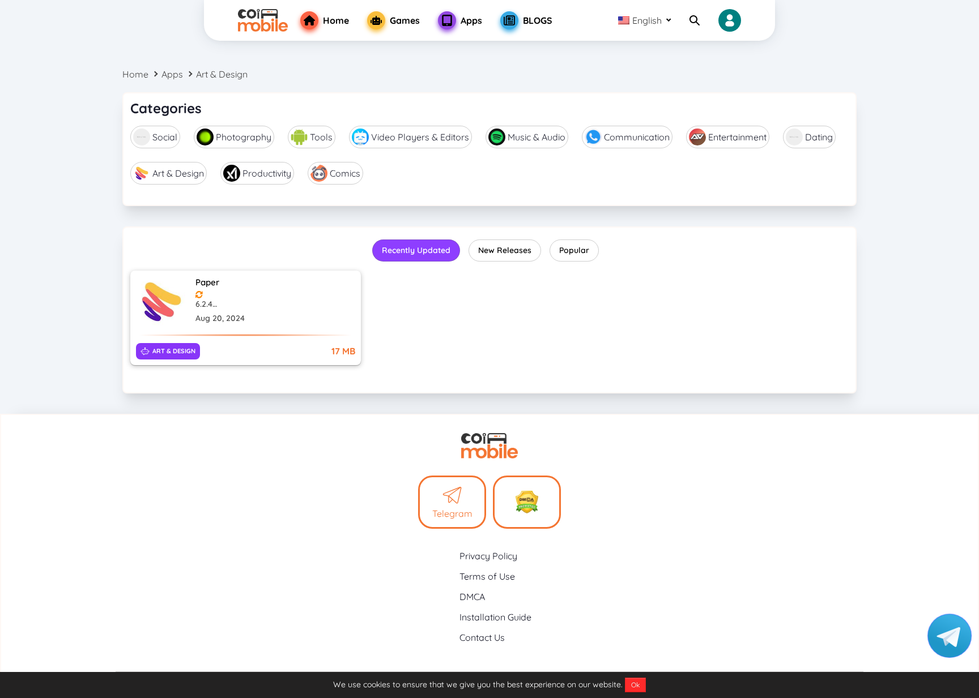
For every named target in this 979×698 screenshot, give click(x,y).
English (647, 20)
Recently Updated (416, 250)
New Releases (504, 250)
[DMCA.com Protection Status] (527, 502)
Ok (635, 684)
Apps (172, 74)
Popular (574, 250)
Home (135, 74)
